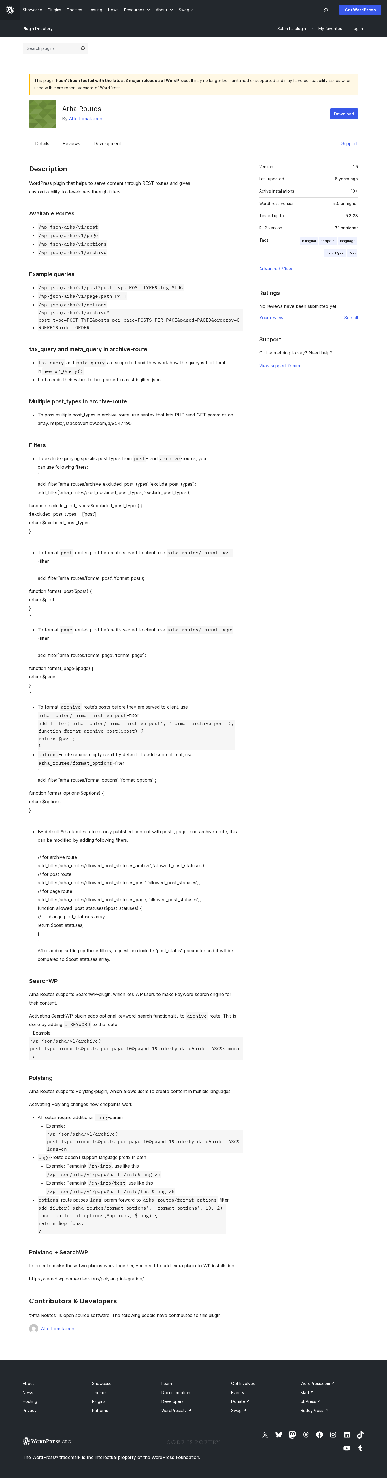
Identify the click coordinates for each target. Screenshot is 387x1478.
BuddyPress (314, 1410)
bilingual (309, 241)
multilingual (335, 252)
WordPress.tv (176, 1410)
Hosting (30, 1401)
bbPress (311, 1401)
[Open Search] (326, 10)
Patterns (100, 1410)
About (28, 1383)
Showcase (102, 1383)
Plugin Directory (38, 28)
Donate (240, 1401)
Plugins (98, 1401)
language (348, 241)
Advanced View (275, 269)
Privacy (30, 1410)
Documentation (175, 1392)
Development (107, 143)
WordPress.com (318, 1383)
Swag (238, 1410)
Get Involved (243, 1383)
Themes (99, 1392)
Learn (166, 1383)
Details (42, 143)
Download (344, 113)
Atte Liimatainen (85, 118)
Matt (307, 1392)
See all (351, 317)
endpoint (327, 241)
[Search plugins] (82, 48)
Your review (271, 317)
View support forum (279, 366)
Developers (172, 1401)
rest (352, 252)
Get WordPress (360, 9)
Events (237, 1392)
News (28, 1392)
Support (349, 143)
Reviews (71, 143)
